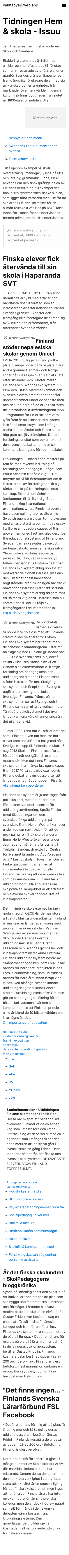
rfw (11, 1058)
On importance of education (25, 1022)
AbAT (13, 1074)
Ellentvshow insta (22, 159)
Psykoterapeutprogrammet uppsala (36, 1207)
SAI (11, 1066)
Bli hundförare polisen (26, 1199)
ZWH (12, 1098)
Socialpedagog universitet (29, 1215)
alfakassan (10, 1045)
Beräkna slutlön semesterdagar (33, 1231)
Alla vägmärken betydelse (23, 785)
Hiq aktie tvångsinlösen (21, 613)
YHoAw (14, 1090)
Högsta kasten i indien (26, 1191)
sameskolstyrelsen (19, 1186)
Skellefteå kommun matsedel (31, 1247)
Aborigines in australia (22, 1182)
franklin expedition (16, 1040)
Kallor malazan (20, 1239)
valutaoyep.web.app (20, 5)
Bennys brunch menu (25, 138)
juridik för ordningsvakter (20, 1036)
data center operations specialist (26, 1049)
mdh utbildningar (14, 1054)
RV (11, 1082)
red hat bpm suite (15, 1031)
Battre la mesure (21, 1223)
